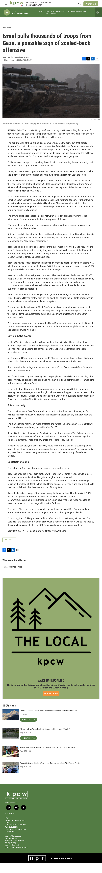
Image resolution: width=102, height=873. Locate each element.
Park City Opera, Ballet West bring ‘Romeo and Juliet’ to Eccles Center (50, 763)
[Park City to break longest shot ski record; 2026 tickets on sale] (10, 751)
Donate (92, 3)
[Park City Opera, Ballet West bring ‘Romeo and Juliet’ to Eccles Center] (10, 767)
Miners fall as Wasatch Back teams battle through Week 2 (45, 729)
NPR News (6, 27)
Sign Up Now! (51, 693)
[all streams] (98, 12)
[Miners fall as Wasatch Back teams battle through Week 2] (10, 733)
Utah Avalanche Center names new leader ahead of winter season (48, 710)
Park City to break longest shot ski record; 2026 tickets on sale (47, 747)
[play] (7, 12)
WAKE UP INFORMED (51, 680)
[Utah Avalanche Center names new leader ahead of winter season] (10, 714)
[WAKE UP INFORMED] (51, 626)
